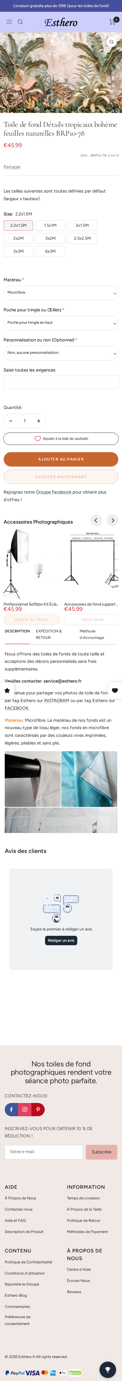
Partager (12, 167)
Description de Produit (24, 1231)
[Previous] (96, 520)
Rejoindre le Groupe (22, 1284)
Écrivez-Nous (78, 1280)
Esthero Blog (16, 1295)
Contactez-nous (19, 1209)
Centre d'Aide (79, 1269)
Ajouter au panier (31, 619)
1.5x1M (50, 225)
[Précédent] (9, 105)
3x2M (50, 238)
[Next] (112, 520)
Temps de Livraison (83, 1198)
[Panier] (112, 22)
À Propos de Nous (20, 1198)
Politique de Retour (83, 1220)
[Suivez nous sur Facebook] (11, 1109)
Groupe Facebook (53, 492)
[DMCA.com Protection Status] (75, 1372)
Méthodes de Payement (87, 1231)
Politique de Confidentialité (28, 1262)
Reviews (74, 1292)
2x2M (18, 238)
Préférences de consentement (17, 1320)
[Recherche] (20, 21)
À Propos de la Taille (84, 1209)
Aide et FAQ (15, 1220)
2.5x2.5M (82, 238)
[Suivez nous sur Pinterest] (38, 1109)
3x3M (18, 251)
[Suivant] (112, 105)
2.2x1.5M (18, 225)
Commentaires (17, 1306)
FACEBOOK (16, 708)
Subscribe (101, 1152)
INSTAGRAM (56, 700)
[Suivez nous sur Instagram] (24, 1109)
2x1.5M (82, 225)
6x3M (50, 251)
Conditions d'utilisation (25, 1273)
